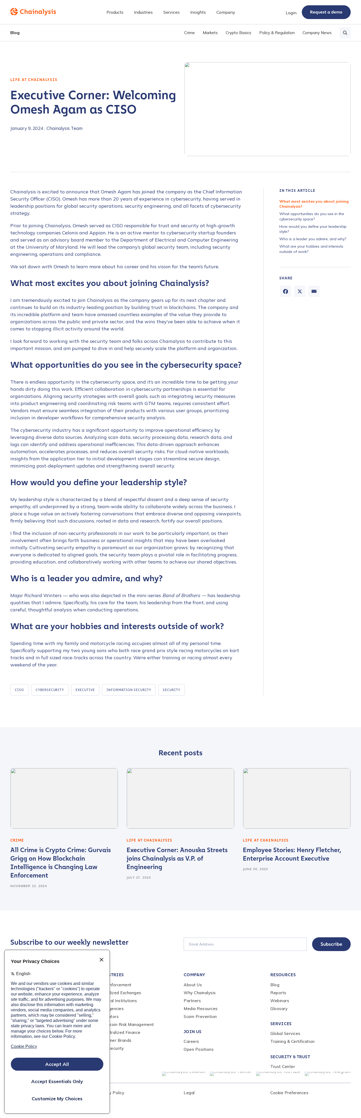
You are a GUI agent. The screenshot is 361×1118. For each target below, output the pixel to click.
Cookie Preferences (289, 1092)
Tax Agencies (110, 1008)
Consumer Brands (114, 1040)
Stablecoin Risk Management (125, 1024)
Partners (192, 1000)
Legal (189, 1092)
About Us (193, 984)
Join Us (192, 1031)
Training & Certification (292, 1041)
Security (171, 690)
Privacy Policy (110, 1092)
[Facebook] (285, 291)
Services (281, 1023)
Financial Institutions (117, 1000)
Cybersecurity (50, 690)
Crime (189, 32)
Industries (110, 974)
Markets (210, 32)
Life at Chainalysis (34, 80)
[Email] (314, 291)
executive (85, 690)
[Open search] (345, 32)
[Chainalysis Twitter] (231, 1074)
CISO (19, 690)
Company (194, 974)
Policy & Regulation (277, 32)
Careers (191, 1041)
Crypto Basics (238, 32)
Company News (317, 32)
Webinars (279, 1000)
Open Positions (199, 1049)
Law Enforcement (114, 984)
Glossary (279, 1008)
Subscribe (331, 944)
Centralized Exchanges (119, 992)
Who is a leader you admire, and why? (312, 239)
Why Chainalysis (200, 992)
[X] (299, 291)
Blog (15, 32)
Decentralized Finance (119, 1032)
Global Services (285, 1033)
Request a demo (326, 12)
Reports (278, 992)
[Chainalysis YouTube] (278, 1074)
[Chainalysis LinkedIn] (184, 1074)
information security (129, 690)
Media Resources (201, 1008)
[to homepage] (33, 11)
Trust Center (282, 1066)
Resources (283, 974)
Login (291, 12)
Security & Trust (290, 1056)
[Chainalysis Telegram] (328, 1074)
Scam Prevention (200, 1016)
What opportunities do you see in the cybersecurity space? (311, 216)
